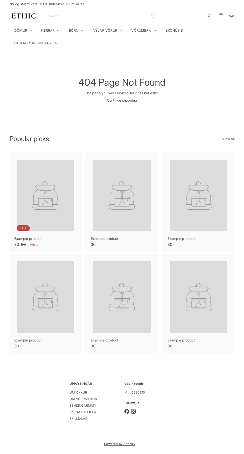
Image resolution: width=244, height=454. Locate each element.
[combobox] (101, 16)
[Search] (152, 16)
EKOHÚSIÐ (174, 30)
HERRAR (48, 30)
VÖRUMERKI (141, 30)
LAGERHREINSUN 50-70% (35, 43)
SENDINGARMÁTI (83, 405)
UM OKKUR (78, 392)
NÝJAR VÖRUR (105, 30)
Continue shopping (122, 100)
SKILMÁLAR (78, 418)
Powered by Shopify (119, 444)
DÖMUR (21, 30)
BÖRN (74, 30)
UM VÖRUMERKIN (83, 399)
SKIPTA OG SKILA (83, 412)
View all (228, 139)
